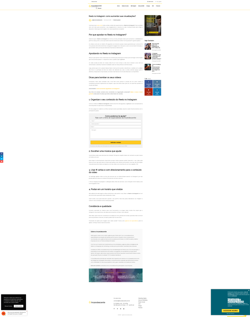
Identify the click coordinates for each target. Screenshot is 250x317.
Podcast (158, 6)
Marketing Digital (117, 20)
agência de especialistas (131, 221)
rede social (99, 25)
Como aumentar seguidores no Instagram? (108, 88)
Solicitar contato (116, 142)
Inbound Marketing (142, 300)
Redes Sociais (125, 6)
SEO (153, 6)
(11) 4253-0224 (150, 1)
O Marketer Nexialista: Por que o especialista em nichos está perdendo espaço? (156, 56)
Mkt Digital (133, 6)
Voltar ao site (94, 1)
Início (118, 6)
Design (148, 6)
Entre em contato (95, 265)
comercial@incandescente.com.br (122, 300)
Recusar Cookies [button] (8, 306)
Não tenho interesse (230, 313)
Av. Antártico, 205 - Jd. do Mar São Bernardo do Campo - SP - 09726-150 (124, 304)
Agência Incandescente (97, 20)
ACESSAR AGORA (230, 311)
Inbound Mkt (141, 6)
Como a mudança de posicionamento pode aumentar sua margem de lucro (156, 68)
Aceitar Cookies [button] (18, 306)
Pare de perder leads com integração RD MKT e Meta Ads (156, 45)
